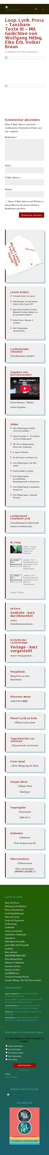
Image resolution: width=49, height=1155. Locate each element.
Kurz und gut (11, 952)
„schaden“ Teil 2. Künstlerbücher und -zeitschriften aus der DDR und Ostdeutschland (31, 564)
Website (8, 189)
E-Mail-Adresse (13, 177)
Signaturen (10, 937)
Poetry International (14, 909)
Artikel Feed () (19, 700)
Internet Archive (12, 969)
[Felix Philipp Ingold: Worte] (25, 765)
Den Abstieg (12, 1059)
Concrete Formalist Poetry (17, 976)
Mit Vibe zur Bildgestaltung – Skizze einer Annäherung (24, 445)
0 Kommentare (32, 52)
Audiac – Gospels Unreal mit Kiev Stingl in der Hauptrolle (29, 549)
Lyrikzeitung (11, 923)
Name (8, 165)
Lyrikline (9, 948)
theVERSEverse (12, 973)
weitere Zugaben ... (19, 407)
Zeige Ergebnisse (24, 1070)
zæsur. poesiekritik (13, 930)
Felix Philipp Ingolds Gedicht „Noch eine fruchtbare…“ (24, 429)
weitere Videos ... (18, 592)
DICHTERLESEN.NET (15, 955)
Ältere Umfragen (11, 1077)
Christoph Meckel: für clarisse (24, 296)
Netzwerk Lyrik (12, 916)
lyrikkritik (10, 927)
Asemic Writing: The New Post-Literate (23, 980)
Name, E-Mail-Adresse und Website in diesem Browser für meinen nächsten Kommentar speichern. (24, 205)
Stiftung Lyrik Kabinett (15, 906)
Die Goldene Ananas (15, 1052)
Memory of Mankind (14, 962)
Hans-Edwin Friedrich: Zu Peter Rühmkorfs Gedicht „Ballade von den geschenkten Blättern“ (25, 312)
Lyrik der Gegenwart (14, 920)
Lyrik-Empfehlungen (14, 913)
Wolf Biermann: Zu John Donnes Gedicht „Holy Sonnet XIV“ (25, 302)
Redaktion (12, 52)
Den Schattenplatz (14, 1056)
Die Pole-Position (14, 1049)
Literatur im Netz (13, 966)
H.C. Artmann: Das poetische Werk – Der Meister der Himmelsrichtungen (24, 1000)
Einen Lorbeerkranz (15, 1046)
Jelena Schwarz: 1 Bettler (22, 402)
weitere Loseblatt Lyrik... (21, 526)
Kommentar (11, 137)
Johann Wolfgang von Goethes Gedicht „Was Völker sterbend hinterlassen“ (22, 1018)
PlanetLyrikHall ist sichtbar (23, 471)
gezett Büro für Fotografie (17, 944)
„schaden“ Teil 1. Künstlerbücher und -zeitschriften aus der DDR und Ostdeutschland (31, 579)
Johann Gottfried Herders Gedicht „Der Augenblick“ (22, 994)
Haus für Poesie (12, 902)
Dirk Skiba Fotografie (15, 941)
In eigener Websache (20, 452)
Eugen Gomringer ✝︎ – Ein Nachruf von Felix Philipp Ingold (26, 437)
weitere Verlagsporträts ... (22, 655)
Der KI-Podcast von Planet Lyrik (25, 457)
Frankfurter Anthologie (16, 934)
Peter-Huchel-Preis (13, 959)
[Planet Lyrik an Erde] (25, 722)
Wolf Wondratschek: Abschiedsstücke (20, 329)
